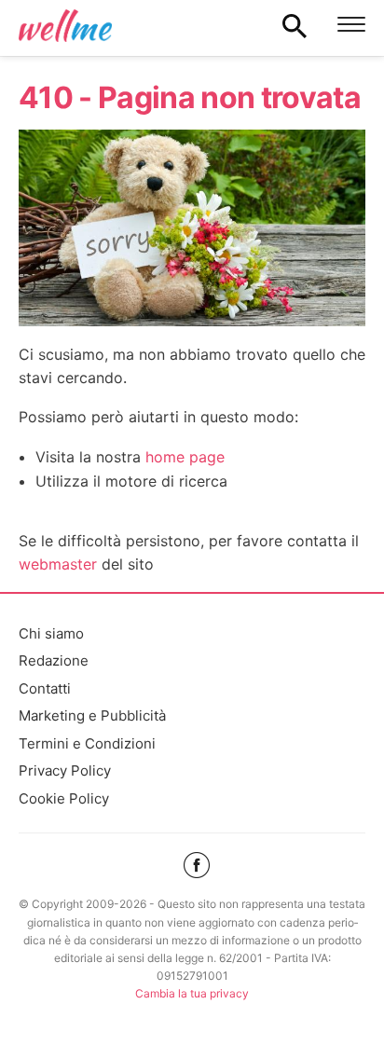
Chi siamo (51, 633)
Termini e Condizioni (87, 743)
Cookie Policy (64, 798)
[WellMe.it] (65, 25)
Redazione (54, 660)
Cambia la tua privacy (192, 993)
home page (185, 456)
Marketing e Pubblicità (92, 715)
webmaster (58, 564)
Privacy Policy (65, 770)
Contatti (45, 688)
